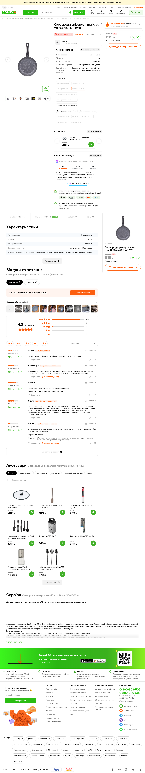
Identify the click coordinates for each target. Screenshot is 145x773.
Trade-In (112, 7)
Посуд (7, 18)
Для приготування (16, 18)
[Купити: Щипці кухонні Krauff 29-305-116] (93, 543)
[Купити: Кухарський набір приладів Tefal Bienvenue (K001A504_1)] (31, 543)
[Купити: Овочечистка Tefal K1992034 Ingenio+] (93, 512)
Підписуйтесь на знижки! (16, 688)
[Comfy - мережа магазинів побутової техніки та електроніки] (11, 12)
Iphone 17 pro (60, 738)
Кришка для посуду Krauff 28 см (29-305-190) (81, 138)
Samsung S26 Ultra (72, 744)
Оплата (73, 714)
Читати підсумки (78, 184)
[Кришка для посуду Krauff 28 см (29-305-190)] (64, 138)
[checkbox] (15, 480)
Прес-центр (51, 700)
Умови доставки (101, 696)
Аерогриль (18, 761)
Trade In (73, 703)
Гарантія (98, 703)
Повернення (102, 7)
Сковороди (28, 18)
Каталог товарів (52, 718)
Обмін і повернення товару (105, 700)
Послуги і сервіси (78, 685)
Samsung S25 (89, 744)
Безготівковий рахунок (79, 711)
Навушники (78, 750)
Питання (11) (32, 282)
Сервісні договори (77, 707)
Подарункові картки (70, 7)
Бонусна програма (77, 689)
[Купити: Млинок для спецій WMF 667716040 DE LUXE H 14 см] (31, 574)
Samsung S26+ (53, 744)
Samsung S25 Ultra (106, 744)
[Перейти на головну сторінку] (3, 18)
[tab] (17, 217)
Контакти (49, 696)
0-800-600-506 (129, 693)
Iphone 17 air (45, 738)
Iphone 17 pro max (78, 738)
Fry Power (50, 18)
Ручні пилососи (20, 756)
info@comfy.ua (127, 701)
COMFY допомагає (124, 7)
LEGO (90, 750)
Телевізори (135, 744)
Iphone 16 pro (123, 738)
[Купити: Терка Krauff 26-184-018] (62, 543)
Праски (68, 756)
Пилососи (120, 750)
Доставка (92, 7)
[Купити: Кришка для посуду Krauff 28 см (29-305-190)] (31, 512)
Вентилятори (94, 756)
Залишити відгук (83, 292)
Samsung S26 (38, 744)
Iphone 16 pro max (21, 744)
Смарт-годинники (104, 750)
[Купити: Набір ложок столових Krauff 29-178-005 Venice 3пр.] (62, 574)
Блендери (80, 756)
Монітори (52, 750)
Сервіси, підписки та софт (80, 696)
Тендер (49, 711)
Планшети (65, 750)
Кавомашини (55, 756)
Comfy (49, 685)
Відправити (20, 700)
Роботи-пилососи (38, 756)
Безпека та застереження (56, 707)
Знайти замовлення (102, 693)
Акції (58, 7)
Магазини (83, 7)
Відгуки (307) (14, 282)
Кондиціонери (110, 756)
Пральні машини (20, 750)
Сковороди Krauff (39, 18)
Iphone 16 (93, 738)
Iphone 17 (31, 738)
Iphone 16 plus (107, 738)
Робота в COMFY (52, 703)
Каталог (32, 12)
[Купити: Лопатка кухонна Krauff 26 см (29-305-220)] (62, 512)
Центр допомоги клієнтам (105, 689)
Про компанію (51, 689)
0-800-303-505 (129, 689)
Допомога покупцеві (104, 685)
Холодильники (37, 750)
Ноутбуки (122, 744)
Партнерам (50, 714)
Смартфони (18, 738)
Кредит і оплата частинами (81, 700)
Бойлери (124, 756)
